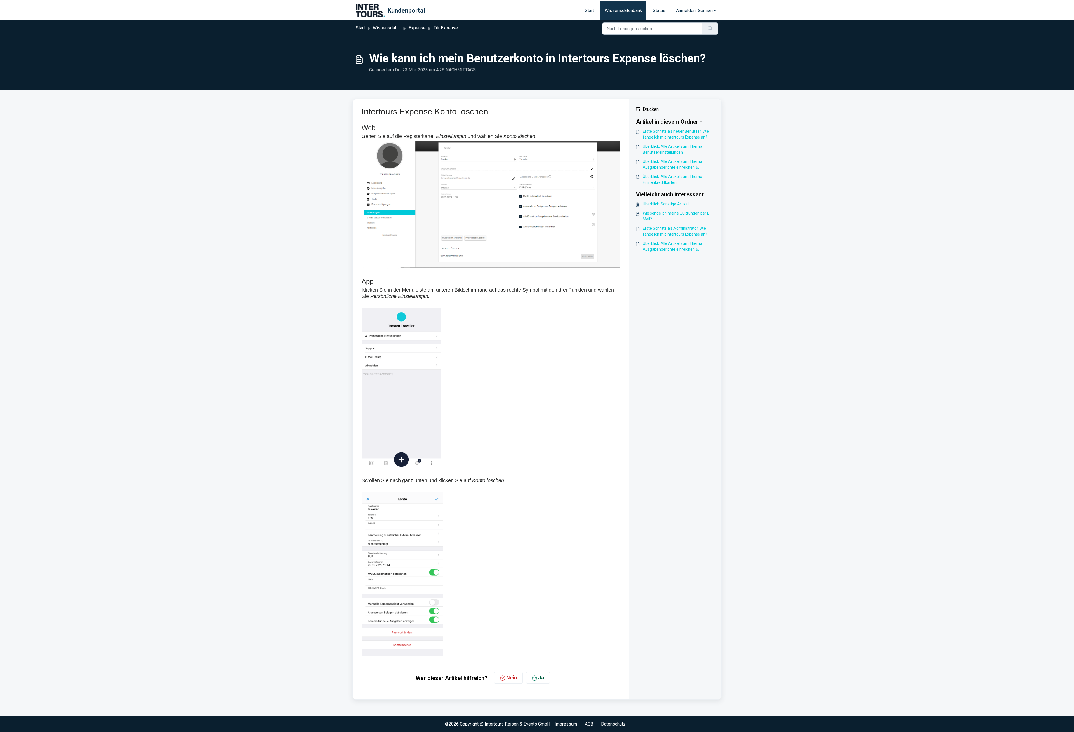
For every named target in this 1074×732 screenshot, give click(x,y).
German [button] (705, 10)
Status (659, 10)
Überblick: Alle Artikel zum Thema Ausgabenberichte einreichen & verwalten (672, 164)
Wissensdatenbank (623, 10)
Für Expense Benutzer (455, 27)
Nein (511, 678)
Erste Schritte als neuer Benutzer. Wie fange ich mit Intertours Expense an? (676, 134)
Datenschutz (613, 724)
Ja (541, 678)
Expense (417, 27)
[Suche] (710, 28)
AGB (589, 724)
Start (589, 10)
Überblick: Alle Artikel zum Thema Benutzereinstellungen (672, 149)
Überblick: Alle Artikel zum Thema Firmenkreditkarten (672, 179)
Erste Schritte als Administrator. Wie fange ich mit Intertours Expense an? (675, 231)
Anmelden (686, 10)
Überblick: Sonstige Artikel (666, 204)
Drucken (651, 109)
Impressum (566, 724)
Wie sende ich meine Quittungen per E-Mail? (677, 216)
